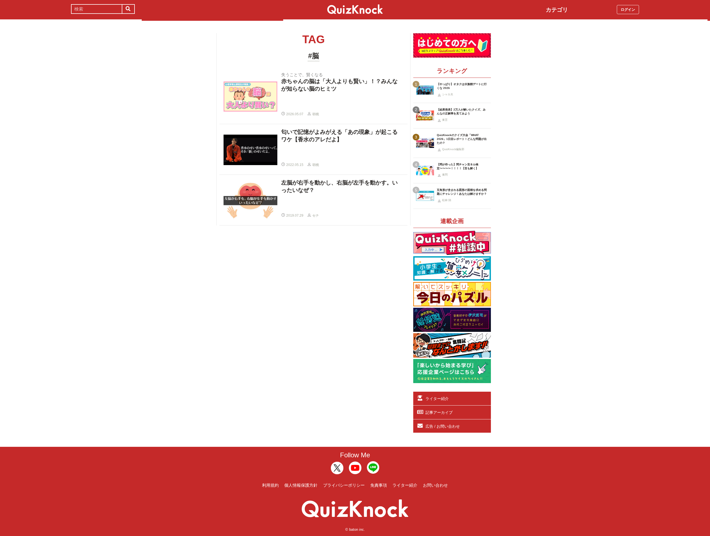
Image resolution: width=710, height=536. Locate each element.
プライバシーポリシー (344, 485)
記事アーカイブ (439, 412)
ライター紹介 (437, 398)
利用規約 (270, 485)
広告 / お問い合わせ (442, 426)
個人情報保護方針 (301, 485)
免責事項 (378, 485)
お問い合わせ (435, 485)
